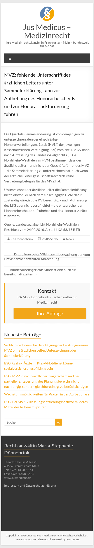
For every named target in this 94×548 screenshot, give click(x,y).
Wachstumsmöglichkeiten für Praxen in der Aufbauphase (46, 394)
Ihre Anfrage (50, 313)
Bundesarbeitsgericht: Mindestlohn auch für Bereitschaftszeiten (40, 272)
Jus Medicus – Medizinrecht (47, 31)
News (70, 239)
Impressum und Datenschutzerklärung (30, 485)
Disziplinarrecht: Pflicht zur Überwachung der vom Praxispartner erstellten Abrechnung (47, 256)
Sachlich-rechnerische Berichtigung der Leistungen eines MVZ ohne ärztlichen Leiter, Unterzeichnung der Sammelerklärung (46, 350)
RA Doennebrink (21, 239)
